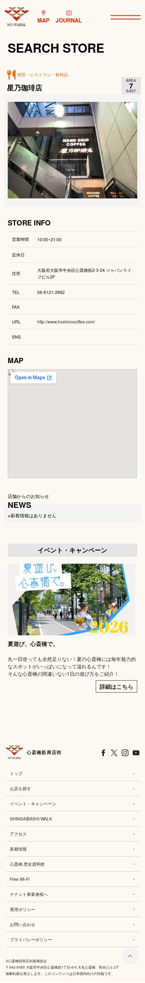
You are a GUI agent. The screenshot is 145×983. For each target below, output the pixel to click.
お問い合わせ (22, 924)
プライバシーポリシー (31, 939)
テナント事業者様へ (29, 894)
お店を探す (20, 788)
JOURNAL (69, 20)
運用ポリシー (22, 909)
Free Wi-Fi (20, 879)
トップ (16, 773)
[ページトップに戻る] (130, 956)
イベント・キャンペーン (33, 803)
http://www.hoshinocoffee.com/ (66, 322)
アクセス (18, 834)
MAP (43, 20)
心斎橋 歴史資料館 (27, 864)
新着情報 (18, 849)
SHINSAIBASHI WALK (31, 818)
